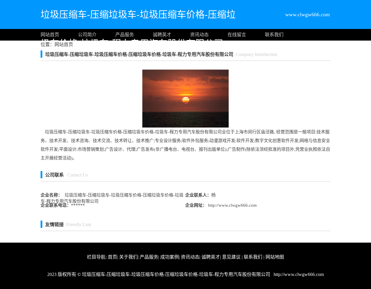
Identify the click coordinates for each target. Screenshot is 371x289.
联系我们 (274, 34)
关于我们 (128, 257)
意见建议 (231, 257)
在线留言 (237, 34)
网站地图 (274, 257)
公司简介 (87, 34)
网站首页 (50, 34)
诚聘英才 (162, 34)
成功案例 (169, 257)
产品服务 (124, 34)
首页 (112, 257)
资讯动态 (199, 34)
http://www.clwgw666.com (232, 205)
